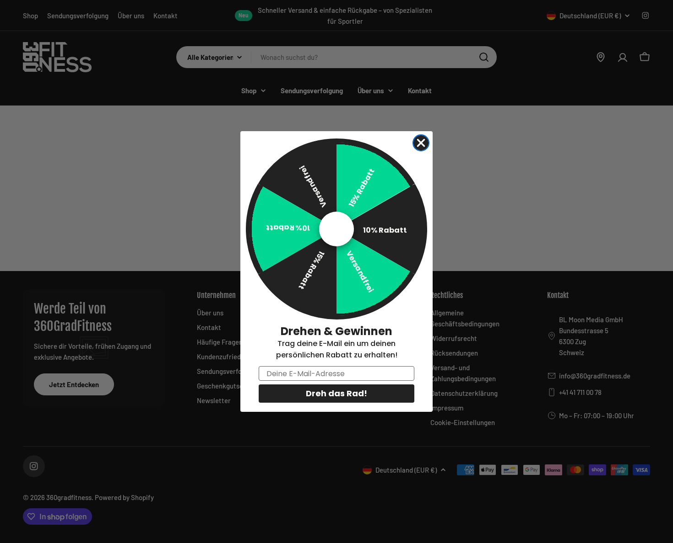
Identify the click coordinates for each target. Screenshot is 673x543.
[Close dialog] (421, 143)
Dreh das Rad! (336, 393)
